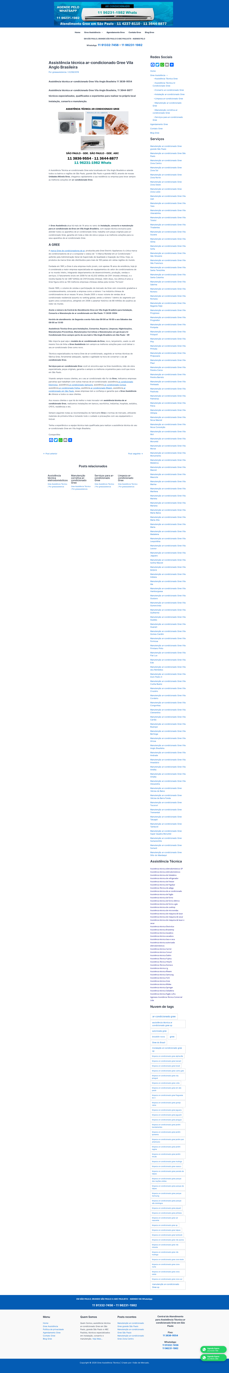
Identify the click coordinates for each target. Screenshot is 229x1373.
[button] (101, 32)
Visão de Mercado (140, 1362)
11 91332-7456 (108, 45)
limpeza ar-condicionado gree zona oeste (166, 1273)
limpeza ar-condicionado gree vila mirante (165, 1246)
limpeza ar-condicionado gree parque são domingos (166, 1202)
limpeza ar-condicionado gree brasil (166, 1066)
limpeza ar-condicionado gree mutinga (167, 1161)
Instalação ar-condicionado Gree (170, 94)
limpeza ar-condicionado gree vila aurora (168, 1240)
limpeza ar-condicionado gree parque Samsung (166, 1194)
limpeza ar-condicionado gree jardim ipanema (166, 1133)
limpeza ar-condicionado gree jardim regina (166, 1148)
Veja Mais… (97, 1339)
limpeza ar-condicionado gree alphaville (167, 1056)
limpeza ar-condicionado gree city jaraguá (165, 1077)
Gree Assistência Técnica (57, 484)
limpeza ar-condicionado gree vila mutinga (165, 1253)
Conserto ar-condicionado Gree (169, 90)
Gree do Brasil (158, 1042)
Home (77, 32)
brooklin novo (158, 1036)
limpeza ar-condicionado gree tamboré (167, 1235)
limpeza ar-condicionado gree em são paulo (166, 1089)
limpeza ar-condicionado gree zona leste (168, 1259)
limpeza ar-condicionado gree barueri (166, 1061)
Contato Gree (135, 32)
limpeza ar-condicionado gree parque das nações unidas (166, 1180)
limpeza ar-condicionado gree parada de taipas (168, 1172)
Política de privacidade (53, 1329)
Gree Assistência (92, 32)
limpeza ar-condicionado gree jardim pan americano (168, 1140)
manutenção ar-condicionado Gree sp (165, 1285)
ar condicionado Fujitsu (69, 388)
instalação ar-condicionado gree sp (167, 1049)
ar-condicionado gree (164, 1016)
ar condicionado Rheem (101, 388)
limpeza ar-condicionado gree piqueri (166, 1208)
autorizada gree (159, 1031)
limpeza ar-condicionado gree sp (165, 1225)
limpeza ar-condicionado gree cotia (166, 1083)
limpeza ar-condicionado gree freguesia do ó (167, 1096)
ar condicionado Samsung (81, 385)
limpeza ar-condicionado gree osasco (166, 1166)
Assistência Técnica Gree (166, 78)
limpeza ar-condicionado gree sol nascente (165, 1219)
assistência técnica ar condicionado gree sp (162, 1024)
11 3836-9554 (170, 1335)
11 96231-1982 (132, 45)
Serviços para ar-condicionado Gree (104, 478)
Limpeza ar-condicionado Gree (125, 478)
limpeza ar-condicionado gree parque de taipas (168, 1187)
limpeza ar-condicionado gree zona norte (166, 1265)
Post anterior (50, 454)
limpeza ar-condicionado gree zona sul (167, 1279)
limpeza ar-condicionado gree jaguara (167, 1110)
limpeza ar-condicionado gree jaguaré (167, 1115)
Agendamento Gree (116, 32)
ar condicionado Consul (115, 385)
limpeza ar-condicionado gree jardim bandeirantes (166, 1126)
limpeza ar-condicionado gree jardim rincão (166, 1155)
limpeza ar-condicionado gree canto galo (168, 1071)
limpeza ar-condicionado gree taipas (166, 1230)
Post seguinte (135, 454)
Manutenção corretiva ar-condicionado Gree (78, 479)
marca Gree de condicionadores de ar (68, 250)
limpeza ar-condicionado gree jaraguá (167, 1120)
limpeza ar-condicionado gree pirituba (167, 1213)
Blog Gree (149, 32)
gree (172, 1036)
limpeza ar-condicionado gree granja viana (166, 1104)
